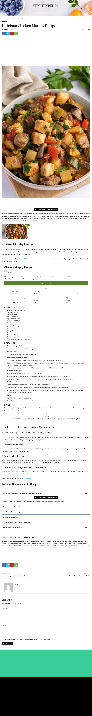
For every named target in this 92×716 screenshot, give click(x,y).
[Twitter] (8, 33)
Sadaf (5, 29)
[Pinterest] (12, 33)
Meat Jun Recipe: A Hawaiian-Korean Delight (15, 576)
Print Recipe (53, 209)
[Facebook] (4, 33)
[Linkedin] (76, 692)
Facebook (80, 689)
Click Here (27, 478)
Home (3, 19)
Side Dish (9, 19)
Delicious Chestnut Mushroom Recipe (79, 576)
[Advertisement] (46, 50)
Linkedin (80, 693)
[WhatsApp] (16, 33)
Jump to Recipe (41, 209)
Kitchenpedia (28, 259)
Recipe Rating (6, 603)
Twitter (80, 696)
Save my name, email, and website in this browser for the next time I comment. (27, 639)
